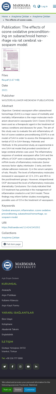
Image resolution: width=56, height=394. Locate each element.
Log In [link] (44, 6)
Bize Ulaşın (7, 319)
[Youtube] (28, 366)
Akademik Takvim (10, 329)
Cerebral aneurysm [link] (11, 210)
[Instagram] (20, 366)
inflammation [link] (27, 210)
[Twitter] (4, 366)
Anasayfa (6, 290)
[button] (16, 6)
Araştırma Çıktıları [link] (20, 16)
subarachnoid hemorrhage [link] (30, 213)
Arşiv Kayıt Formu (10, 305)
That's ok (7, 389)
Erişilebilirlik (7, 334)
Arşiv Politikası (9, 295)
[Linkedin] (36, 366)
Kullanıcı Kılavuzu (10, 300)
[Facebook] (12, 366)
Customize (29, 389)
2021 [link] (4, 90)
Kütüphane (7, 324)
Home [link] (5, 16)
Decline (18, 389)
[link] (28, 80)
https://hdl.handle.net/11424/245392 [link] (21, 227)
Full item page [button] (13, 244)
